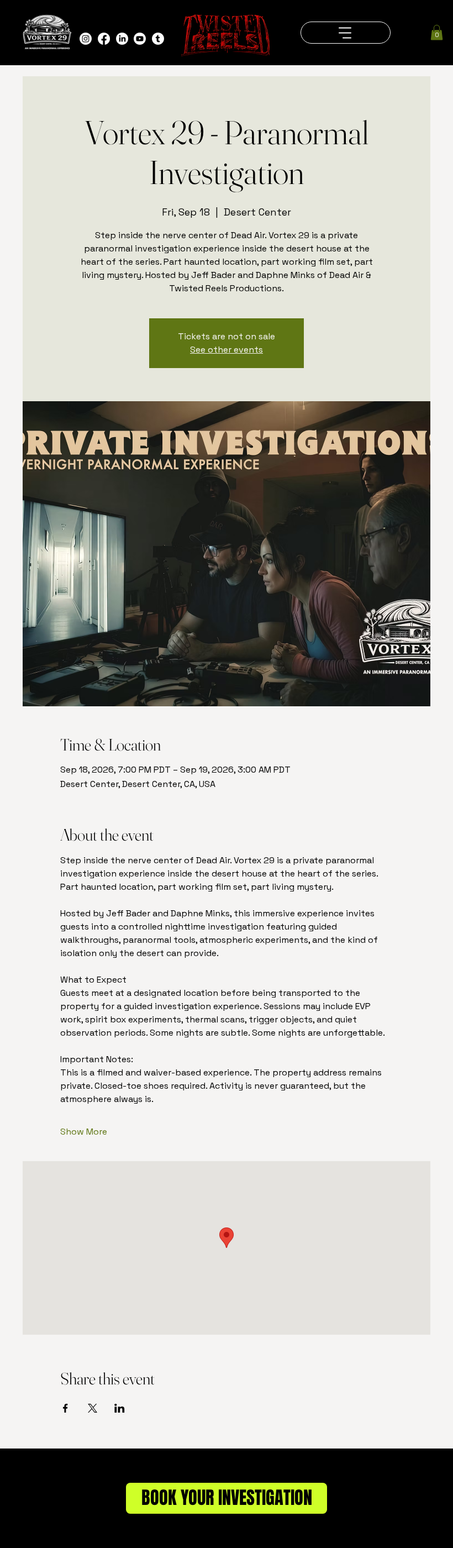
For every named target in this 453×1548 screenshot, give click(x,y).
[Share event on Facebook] (65, 1408)
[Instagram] (86, 39)
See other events (226, 349)
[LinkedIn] (122, 39)
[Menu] (346, 33)
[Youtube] (140, 39)
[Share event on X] (92, 1408)
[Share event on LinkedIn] (119, 1408)
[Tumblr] (158, 39)
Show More (83, 1131)
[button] (436, 32)
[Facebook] (104, 39)
